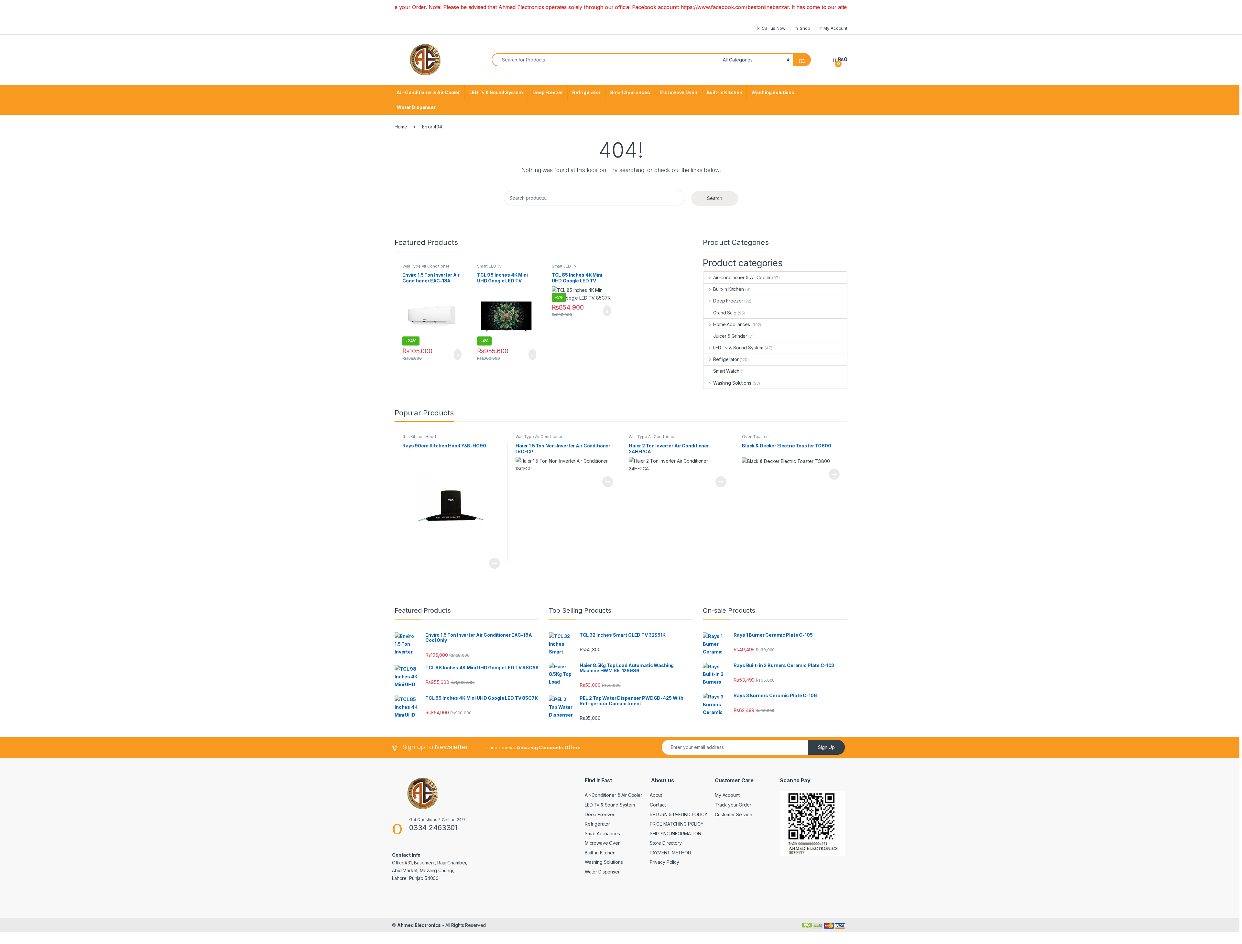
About (656, 795)
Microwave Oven (678, 92)
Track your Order (733, 804)
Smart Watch (726, 371)
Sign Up (826, 747)
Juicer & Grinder (730, 336)
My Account (835, 28)
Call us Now (773, 28)
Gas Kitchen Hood (419, 436)
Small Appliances (630, 92)
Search (714, 198)
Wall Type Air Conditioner (425, 266)
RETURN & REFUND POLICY (678, 814)
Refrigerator (586, 92)
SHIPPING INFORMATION (675, 833)
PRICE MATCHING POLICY (676, 824)
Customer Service (733, 814)
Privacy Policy (664, 862)
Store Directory (666, 843)
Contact (658, 804)
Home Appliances (731, 324)
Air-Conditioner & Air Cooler (428, 92)
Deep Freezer (547, 92)
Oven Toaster (755, 436)
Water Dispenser (416, 107)
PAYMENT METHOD (670, 852)
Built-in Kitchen (724, 92)
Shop (805, 28)
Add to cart (457, 354)
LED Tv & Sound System (496, 92)
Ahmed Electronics (419, 925)
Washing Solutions (772, 92)
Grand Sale (724, 312)
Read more (494, 563)
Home (401, 126)
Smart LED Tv (489, 266)
